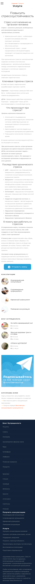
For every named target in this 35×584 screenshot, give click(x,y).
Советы (5, 432)
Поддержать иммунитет (11, 537)
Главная (14, 3)
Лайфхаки (6, 457)
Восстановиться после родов (12, 547)
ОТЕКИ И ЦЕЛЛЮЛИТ (19, 343)
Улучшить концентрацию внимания (15, 531)
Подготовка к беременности (12, 550)
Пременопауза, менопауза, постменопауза (17, 544)
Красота (5, 494)
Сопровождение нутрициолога (17, 290)
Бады (4, 447)
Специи (5, 479)
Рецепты (6, 427)
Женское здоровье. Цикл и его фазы (21, 333)
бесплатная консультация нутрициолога (16, 565)
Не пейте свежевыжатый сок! (22, 323)
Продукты (6, 467)
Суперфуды (6, 452)
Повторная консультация (20, 309)
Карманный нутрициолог (20, 300)
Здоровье (6, 474)
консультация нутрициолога (22, 563)
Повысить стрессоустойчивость (13, 541)
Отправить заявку (19, 267)
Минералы (6, 437)
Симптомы (6, 504)
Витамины (6, 489)
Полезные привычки (10, 462)
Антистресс (7, 499)
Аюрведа (6, 484)
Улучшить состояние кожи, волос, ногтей (16, 534)
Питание (6, 509)
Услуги (21, 3)
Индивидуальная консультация (17, 281)
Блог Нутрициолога (12, 423)
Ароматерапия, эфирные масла (13, 442)
